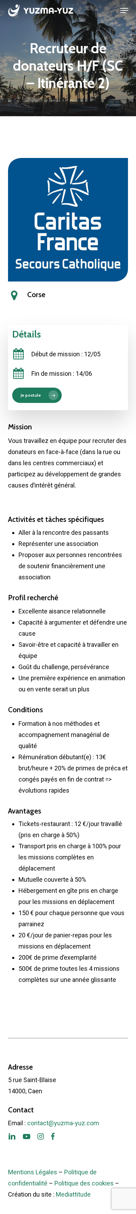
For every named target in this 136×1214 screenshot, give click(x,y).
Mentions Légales (32, 1172)
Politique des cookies (84, 1183)
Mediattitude (73, 1194)
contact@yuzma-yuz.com (63, 1123)
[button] (124, 10)
